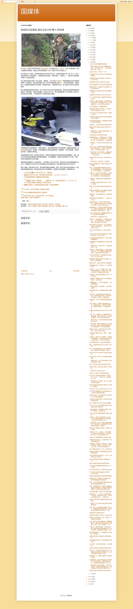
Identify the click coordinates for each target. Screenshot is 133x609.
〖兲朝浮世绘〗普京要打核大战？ (98, 217)
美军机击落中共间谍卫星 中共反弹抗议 (100, 570)
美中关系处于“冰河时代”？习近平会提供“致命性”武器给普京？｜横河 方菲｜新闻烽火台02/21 (100, 226)
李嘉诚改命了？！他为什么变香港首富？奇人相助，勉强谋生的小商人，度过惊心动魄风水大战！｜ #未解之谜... (100, 495)
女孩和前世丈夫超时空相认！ (97, 513)
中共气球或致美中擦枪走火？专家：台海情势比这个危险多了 (100, 456)
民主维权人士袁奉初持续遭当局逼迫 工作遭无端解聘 (41, 185)
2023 (89, 35)
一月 (91, 573)
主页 (50, 271)
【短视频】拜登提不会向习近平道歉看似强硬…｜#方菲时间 (100, 279)
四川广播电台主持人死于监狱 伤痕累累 (100, 403)
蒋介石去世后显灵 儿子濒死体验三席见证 (100, 469)
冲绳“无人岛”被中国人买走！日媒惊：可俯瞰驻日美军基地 (100, 518)
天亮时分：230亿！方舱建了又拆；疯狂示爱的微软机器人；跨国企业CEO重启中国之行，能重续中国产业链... (100, 271)
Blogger (64, 595)
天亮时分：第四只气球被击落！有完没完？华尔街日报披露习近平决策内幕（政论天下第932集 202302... (100, 419)
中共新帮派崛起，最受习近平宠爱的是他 (100, 491)
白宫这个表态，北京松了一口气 (98, 72)
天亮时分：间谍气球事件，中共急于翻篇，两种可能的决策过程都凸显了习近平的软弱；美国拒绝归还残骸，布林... (100, 528)
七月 (91, 50)
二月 (91, 62)
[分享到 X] (44, 211)
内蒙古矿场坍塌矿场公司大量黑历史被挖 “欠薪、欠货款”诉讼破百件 (100, 191)
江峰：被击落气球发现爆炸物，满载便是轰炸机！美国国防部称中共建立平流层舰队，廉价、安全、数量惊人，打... (100, 523)
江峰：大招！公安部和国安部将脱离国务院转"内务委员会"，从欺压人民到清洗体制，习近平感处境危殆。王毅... (100, 148)
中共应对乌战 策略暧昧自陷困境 (98, 64)
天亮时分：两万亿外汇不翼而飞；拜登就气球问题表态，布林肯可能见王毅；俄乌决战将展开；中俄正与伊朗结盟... (100, 338)
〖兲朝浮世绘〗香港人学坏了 (97, 371)
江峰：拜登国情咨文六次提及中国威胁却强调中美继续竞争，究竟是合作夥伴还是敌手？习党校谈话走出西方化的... (100, 488)
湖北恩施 (23, 68)
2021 (89, 579)
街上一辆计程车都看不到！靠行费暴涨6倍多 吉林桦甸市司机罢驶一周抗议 (100, 349)
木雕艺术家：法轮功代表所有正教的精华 (100, 263)
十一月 (92, 40)
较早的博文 (76, 271)
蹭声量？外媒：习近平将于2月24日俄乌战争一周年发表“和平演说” (100, 329)
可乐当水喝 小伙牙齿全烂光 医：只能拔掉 (38, 172)
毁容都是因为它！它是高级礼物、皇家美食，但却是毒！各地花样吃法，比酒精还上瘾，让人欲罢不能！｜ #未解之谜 (100, 139)
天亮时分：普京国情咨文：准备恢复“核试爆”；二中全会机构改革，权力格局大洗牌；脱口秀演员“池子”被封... (100, 221)
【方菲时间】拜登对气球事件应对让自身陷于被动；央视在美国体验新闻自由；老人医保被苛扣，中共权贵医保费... (100, 325)
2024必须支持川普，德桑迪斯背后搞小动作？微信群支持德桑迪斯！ (100, 213)
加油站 (46, 68)
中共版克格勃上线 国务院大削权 (98, 135)
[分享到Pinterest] (48, 211)
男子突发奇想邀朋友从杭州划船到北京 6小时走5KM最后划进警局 (100, 392)
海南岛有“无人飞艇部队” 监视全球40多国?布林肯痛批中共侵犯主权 (100, 479)
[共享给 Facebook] (46, 211)
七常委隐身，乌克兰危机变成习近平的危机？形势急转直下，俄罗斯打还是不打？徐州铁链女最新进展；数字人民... (100, 561)
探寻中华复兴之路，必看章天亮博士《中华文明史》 (38, 196)
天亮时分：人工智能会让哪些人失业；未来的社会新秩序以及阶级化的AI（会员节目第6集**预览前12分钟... (100, 552)
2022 (89, 576)
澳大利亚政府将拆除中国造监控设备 (99, 463)
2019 (89, 584)
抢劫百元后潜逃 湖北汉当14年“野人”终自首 (40, 204)
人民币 (62, 68)
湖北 (53, 206)
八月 (91, 47)
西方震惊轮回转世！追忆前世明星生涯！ (100, 342)
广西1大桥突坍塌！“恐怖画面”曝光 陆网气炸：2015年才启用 (100, 255)
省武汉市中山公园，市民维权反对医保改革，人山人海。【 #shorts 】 (46, 175)
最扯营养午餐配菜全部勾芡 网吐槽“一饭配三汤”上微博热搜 (100, 259)
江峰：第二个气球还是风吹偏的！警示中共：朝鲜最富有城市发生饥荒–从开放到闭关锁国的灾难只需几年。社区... (100, 509)
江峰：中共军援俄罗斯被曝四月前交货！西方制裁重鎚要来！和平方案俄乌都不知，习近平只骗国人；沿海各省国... (100, 169)
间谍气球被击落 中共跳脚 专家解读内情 (100, 548)
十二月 (92, 37)
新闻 (27, 74)
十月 (91, 42)
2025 (89, 30)
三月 (91, 59)
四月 (91, 57)
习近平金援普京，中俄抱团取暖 (98, 106)
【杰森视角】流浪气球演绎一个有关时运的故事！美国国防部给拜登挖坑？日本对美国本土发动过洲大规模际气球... (100, 567)
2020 (89, 581)
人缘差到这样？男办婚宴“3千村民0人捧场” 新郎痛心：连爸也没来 (100, 410)
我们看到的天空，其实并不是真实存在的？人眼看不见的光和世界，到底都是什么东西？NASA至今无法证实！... (100, 203)
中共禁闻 (57, 204)
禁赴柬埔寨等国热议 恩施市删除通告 (36, 177)
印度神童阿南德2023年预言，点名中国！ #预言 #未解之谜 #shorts (100, 109)
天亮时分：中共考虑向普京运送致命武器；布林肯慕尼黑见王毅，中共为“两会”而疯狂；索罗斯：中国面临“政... (100, 296)
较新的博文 (24, 271)
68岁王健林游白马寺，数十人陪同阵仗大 (100, 449)
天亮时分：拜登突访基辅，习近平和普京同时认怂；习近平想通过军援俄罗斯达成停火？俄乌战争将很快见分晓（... (100, 251)
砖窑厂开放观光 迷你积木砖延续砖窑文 (100, 364)
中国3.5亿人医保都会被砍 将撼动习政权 (100, 437)
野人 (66, 206)
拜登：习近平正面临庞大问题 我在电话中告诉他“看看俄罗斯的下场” (100, 483)
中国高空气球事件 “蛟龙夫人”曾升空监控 (100, 515)
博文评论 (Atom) (29, 274)
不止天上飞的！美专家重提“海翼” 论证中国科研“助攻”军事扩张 (100, 406)
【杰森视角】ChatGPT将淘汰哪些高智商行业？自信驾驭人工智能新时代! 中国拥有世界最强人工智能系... (100, 424)
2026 (89, 28)
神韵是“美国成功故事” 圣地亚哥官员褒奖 (100, 476)
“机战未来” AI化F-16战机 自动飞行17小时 (100, 389)
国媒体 (30, 11)
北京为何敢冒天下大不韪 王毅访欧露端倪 (100, 84)
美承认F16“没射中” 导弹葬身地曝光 (99, 373)
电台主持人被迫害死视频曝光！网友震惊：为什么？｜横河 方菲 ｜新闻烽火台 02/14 (100, 377)
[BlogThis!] (42, 211)
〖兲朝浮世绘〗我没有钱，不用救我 (99, 161)
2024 (89, 33)
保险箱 (60, 81)
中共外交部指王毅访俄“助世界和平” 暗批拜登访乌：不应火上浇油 (100, 234)
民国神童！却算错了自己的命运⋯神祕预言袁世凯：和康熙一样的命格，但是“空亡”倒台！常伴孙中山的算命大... (100, 445)
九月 (91, 45)
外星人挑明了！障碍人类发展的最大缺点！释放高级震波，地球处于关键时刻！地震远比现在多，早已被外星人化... (100, 306)
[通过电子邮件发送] (40, 211)
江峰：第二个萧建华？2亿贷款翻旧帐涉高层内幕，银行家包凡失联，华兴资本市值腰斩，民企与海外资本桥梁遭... (100, 316)
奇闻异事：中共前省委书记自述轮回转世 (100, 124)
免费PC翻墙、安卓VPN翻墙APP (30, 197)
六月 (91, 52)
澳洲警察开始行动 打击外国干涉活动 (99, 82)
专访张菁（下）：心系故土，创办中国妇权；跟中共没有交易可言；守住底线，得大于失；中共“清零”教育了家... (100, 433)
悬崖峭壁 (23, 150)
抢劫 (42, 68)
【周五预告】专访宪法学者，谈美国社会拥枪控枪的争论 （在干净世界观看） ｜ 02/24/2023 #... (100, 153)
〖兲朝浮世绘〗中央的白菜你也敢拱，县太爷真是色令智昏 (100, 131)
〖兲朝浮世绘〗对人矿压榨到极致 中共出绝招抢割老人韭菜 (100, 361)
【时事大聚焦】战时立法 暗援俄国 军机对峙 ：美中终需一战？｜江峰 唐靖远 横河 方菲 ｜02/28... (100, 68)
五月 (91, 54)
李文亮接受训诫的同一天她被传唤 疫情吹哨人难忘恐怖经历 (100, 121)
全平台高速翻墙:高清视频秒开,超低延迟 (35, 192)
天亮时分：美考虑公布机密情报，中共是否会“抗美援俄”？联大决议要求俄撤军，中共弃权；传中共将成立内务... (100, 174)
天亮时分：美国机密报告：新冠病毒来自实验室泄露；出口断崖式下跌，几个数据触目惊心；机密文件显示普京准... (100, 102)
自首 (64, 70)
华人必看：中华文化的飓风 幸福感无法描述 (36, 189)
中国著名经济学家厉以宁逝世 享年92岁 (100, 95)
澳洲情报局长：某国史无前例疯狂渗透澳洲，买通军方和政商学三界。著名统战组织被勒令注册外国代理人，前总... (100, 209)
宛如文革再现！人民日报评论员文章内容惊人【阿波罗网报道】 (100, 396)
